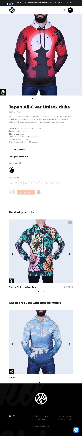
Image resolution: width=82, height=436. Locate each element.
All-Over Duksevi (34, 128)
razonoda (25, 131)
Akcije (47, 416)
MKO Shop (37, 416)
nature (17, 131)
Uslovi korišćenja (65, 416)
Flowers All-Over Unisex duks (22, 287)
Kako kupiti (41, 419)
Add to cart (25, 192)
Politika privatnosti (65, 419)
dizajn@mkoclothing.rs (36, 2)
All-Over (24, 128)
